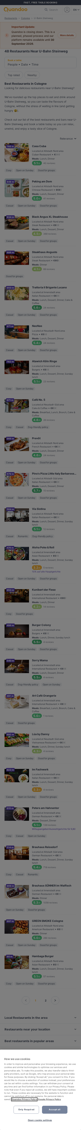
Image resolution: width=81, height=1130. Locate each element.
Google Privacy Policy (49, 1099)
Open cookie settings (40, 1120)
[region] (40, 1090)
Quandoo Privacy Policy (24, 1099)
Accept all (54, 1109)
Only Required (26, 1109)
